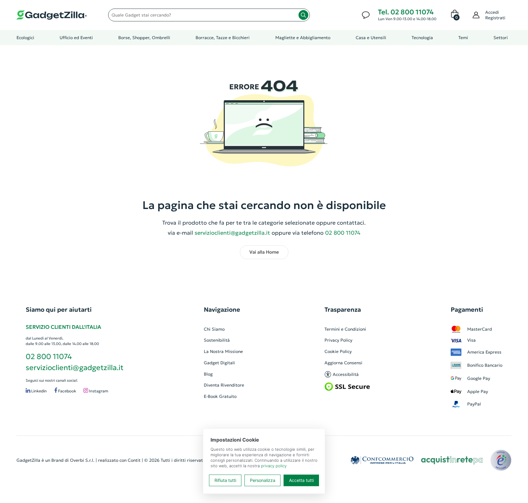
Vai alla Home (264, 252)
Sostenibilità (217, 340)
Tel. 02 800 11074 (406, 12)
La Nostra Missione (223, 351)
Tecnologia (422, 37)
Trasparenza (342, 310)
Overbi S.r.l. (82, 460)
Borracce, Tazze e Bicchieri (223, 37)
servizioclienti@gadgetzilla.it (232, 232)
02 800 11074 (49, 356)
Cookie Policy (338, 351)
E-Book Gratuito (220, 396)
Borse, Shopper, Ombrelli (144, 37)
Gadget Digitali (219, 362)
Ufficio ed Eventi (76, 37)
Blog (208, 374)
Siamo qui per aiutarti (59, 310)
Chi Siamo (214, 329)
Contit (134, 460)
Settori (500, 37)
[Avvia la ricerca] (303, 15)
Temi (463, 37)
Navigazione (222, 310)
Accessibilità (346, 374)
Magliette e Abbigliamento (302, 37)
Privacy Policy (338, 340)
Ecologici (25, 37)
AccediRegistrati (495, 14)
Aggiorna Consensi (343, 362)
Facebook (66, 391)
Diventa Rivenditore (224, 385)
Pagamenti (467, 310)
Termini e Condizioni (345, 329)
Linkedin (38, 391)
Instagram (98, 391)
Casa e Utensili (371, 37)
